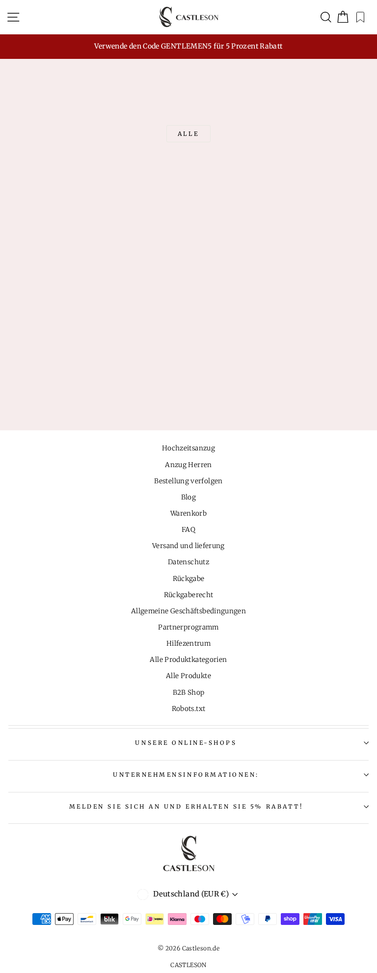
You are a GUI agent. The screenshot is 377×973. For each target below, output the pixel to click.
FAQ (188, 530)
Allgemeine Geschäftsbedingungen (188, 611)
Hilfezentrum (188, 643)
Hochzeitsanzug (188, 448)
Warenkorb (188, 513)
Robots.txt (189, 709)
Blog (188, 497)
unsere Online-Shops (186, 742)
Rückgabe (189, 579)
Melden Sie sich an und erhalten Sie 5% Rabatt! (186, 806)
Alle (188, 133)
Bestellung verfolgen (188, 481)
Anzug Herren (188, 465)
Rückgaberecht (189, 595)
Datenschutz (188, 562)
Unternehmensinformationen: (186, 774)
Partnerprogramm (188, 627)
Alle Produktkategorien (188, 660)
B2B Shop (189, 692)
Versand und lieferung (188, 546)
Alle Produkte (188, 676)
